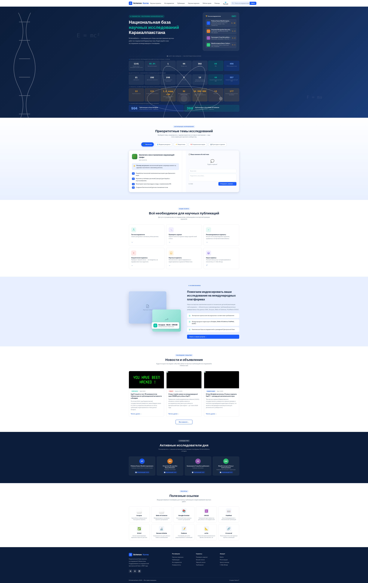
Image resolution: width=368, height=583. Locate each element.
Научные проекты (155, 3)
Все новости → (184, 422)
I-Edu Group (224, 565)
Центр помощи (224, 562)
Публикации (181, 3)
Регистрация (224, 560)
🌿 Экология (147, 144)
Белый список (200, 560)
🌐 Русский (225, 3)
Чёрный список (200, 562)
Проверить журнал (202, 557)
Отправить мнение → (227, 184)
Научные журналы (193, 3)
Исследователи (169, 3)
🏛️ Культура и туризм (217, 144)
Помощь (217, 3)
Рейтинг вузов (207, 3)
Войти (222, 557)
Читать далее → (136, 414)
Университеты (176, 565)
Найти (253, 3)
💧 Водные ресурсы (163, 144)
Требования (200, 565)
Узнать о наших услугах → (198, 337)
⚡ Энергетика (180, 144)
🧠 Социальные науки (197, 144)
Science (141, 3)
